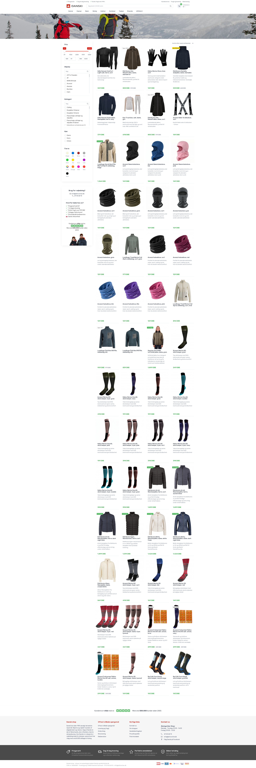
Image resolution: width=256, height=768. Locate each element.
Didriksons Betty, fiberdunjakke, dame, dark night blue (182, 538)
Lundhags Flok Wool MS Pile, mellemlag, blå (132, 351)
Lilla (84, 162)
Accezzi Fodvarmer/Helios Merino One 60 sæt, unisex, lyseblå (107, 678)
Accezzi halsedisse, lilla (131, 304)
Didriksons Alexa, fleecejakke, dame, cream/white (104, 585)
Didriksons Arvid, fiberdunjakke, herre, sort (157, 491)
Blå (73, 156)
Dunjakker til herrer (73, 113)
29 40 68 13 (168, 734)
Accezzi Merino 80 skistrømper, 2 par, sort (131, 584)
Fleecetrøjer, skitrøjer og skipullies (74, 117)
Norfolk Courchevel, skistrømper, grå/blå (180, 677)
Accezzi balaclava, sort (156, 211)
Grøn (67, 162)
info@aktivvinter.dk (170, 737)
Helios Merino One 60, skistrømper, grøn (155, 398)
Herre (68, 138)
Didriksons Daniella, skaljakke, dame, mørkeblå (182, 72)
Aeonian (69, 86)
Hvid (78, 162)
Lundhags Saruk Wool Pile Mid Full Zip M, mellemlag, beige (107, 166)
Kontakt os (133, 726)
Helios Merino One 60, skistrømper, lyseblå (180, 398)
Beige (67, 156)
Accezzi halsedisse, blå (106, 304)
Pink (78, 169)
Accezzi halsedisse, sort (106, 211)
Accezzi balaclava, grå (181, 211)
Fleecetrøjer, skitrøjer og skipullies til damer (74, 121)
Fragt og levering (176, 1)
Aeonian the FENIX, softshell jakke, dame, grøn (157, 351)
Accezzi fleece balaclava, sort (131, 165)
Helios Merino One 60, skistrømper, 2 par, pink (131, 444)
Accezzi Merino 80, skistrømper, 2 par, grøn (106, 398)
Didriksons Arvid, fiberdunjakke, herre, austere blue (180, 492)
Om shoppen (134, 728)
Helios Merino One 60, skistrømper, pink (105, 444)
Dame (69, 135)
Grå (84, 156)
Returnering (186, 1)
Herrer (70, 11)
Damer (79, 11)
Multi (67, 169)
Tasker (121, 11)
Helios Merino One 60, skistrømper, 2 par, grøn (131, 491)
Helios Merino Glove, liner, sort (157, 72)
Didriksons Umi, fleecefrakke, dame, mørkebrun (129, 72)
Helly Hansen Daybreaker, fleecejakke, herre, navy (106, 118)
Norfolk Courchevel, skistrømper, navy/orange (157, 677)
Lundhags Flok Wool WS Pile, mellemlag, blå (107, 351)
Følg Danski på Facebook (172, 739)
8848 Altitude (71, 81)
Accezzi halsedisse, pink (156, 304)
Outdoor (112, 11)
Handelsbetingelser (136, 731)
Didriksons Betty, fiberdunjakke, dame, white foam (157, 538)
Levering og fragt (103, 728)
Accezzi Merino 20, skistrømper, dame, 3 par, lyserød (131, 631)
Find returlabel (134, 736)
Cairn (68, 92)
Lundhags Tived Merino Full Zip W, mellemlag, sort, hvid (182, 305)
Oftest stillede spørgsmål (106, 726)
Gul (73, 162)
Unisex (69, 141)
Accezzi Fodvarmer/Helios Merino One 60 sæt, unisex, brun (157, 631)
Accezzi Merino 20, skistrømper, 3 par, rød (106, 631)
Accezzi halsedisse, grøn (131, 211)
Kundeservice (165, 1)
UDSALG (139, 11)
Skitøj (95, 11)
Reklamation (102, 736)
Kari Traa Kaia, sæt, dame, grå (132, 118)
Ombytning (101, 731)
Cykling (69, 107)
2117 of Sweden (72, 75)
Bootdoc (69, 89)
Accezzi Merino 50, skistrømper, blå (154, 584)
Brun (78, 156)
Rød (84, 169)
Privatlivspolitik (135, 734)
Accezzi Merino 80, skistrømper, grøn (179, 351)
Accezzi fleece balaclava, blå (156, 165)
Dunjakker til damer (73, 110)
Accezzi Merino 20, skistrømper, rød (179, 584)
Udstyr (103, 11)
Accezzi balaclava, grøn (106, 257)
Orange (73, 169)
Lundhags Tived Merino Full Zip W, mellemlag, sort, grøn (132, 258)
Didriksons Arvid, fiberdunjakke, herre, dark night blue (107, 538)
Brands (130, 11)
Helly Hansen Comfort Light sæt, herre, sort (105, 72)
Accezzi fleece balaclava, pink (181, 165)
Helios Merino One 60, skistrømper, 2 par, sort (156, 444)
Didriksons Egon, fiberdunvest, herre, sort (131, 537)
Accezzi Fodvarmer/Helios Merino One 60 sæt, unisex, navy (182, 631)
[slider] (64, 51)
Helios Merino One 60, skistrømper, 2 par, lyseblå (107, 491)
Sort (67, 176)
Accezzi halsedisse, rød (181, 257)
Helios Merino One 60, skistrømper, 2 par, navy (181, 444)
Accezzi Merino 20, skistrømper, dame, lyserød (132, 677)
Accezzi (69, 83)
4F (68, 78)
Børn (87, 11)
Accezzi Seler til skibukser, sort (182, 118)
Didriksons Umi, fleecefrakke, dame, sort (156, 118)
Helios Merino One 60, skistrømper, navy (130, 398)
